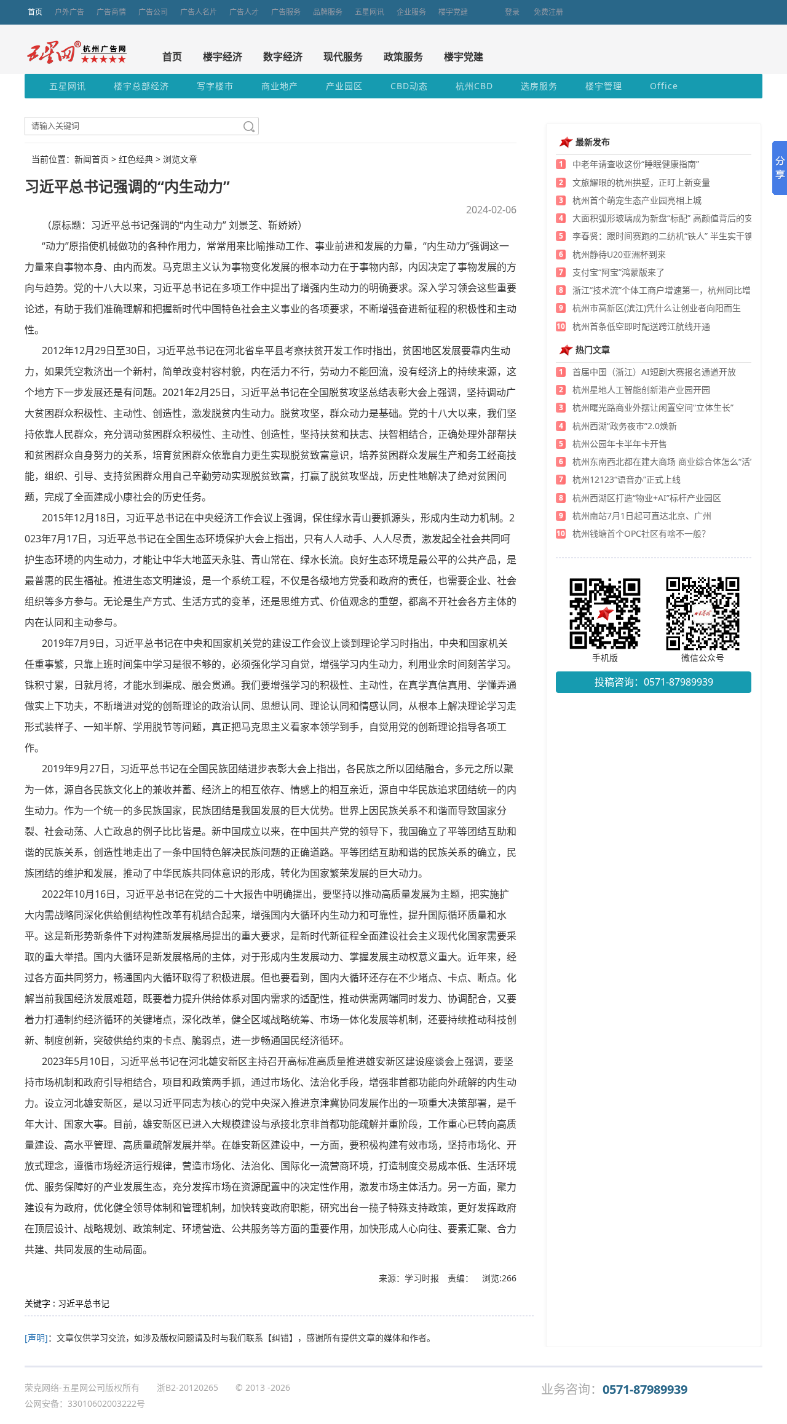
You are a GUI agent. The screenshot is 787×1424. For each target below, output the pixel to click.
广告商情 (111, 12)
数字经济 (283, 56)
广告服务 (286, 12)
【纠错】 (280, 1337)
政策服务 (403, 56)
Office (664, 86)
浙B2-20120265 (187, 1387)
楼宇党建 (453, 12)
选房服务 (539, 86)
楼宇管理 (603, 86)
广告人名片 (198, 12)
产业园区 (344, 86)
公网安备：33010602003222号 (85, 1403)
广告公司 (153, 12)
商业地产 (279, 86)
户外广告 (69, 12)
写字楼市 (215, 86)
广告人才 (244, 12)
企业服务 (411, 12)
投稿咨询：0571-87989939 (654, 682)
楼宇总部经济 (141, 86)
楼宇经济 (222, 56)
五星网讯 (369, 12)
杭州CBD (474, 86)
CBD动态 (409, 86)
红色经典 (136, 159)
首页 (35, 12)
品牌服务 (327, 12)
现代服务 (343, 56)
